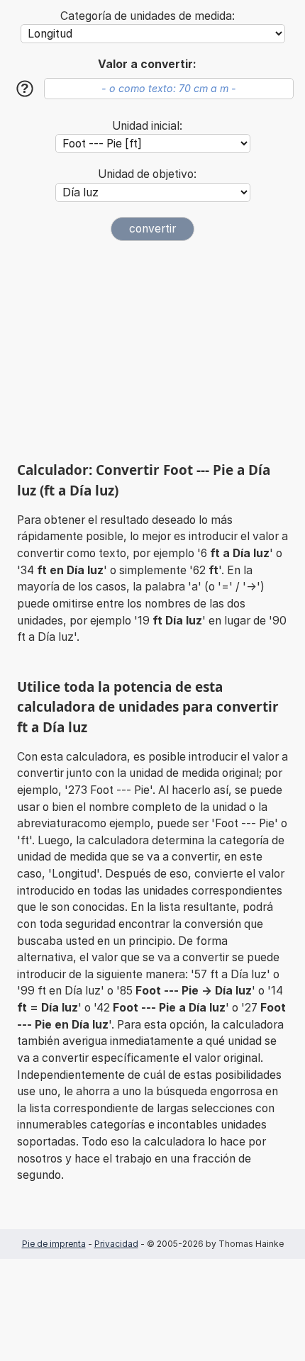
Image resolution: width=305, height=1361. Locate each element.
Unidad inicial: (147, 126)
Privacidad (116, 1243)
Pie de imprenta (54, 1243)
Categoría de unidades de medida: (147, 16)
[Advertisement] (152, 350)
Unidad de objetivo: (147, 174)
